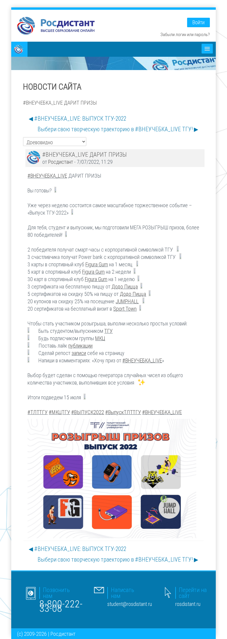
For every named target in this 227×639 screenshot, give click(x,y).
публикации (80, 345)
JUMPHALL (127, 301)
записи (79, 353)
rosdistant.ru (187, 604)
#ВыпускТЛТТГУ (123, 412)
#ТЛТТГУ (37, 412)
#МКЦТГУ (59, 412)
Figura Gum (96, 264)
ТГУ (108, 330)
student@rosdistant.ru (129, 604)
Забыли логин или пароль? (185, 34)
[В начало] (56, 25)
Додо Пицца (124, 286)
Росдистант (60, 161)
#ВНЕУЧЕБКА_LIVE (47, 175)
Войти (198, 22)
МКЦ (100, 338)
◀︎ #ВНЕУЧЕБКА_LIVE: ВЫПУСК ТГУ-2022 (77, 118)
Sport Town (125, 308)
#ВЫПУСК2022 (87, 412)
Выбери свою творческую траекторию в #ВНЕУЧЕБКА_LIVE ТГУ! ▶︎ (118, 129)
